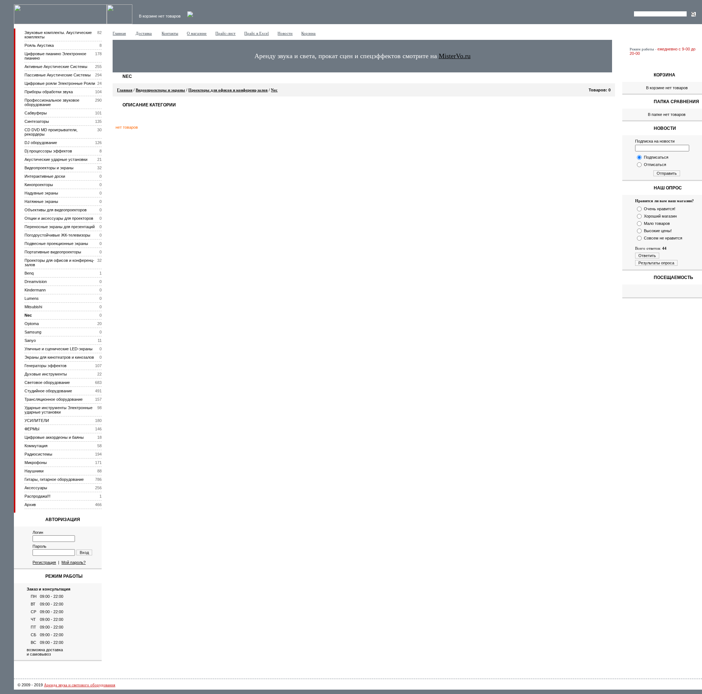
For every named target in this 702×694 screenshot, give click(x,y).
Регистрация (44, 562)
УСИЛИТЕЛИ (36, 420)
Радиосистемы (38, 454)
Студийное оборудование (48, 391)
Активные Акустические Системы (55, 66)
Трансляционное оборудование (53, 399)
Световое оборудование (47, 382)
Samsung (32, 332)
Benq (29, 273)
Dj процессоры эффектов (48, 151)
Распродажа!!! (37, 496)
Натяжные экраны (41, 201)
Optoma (31, 323)
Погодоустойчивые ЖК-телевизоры (57, 235)
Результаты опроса (656, 263)
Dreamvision (35, 281)
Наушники (34, 471)
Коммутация (36, 446)
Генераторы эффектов (45, 365)
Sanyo (30, 340)
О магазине (197, 33)
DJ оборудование (40, 142)
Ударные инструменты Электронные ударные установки (58, 410)
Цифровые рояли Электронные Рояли (59, 83)
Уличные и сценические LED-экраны (58, 349)
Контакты (170, 33)
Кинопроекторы (38, 184)
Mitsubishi (33, 307)
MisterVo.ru (455, 56)
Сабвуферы (35, 113)
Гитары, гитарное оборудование (54, 479)
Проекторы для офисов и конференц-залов (228, 90)
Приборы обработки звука (48, 92)
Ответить (647, 255)
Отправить (667, 173)
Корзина (308, 33)
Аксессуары (35, 488)
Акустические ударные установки (55, 159)
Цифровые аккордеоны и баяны (54, 437)
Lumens (31, 298)
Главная (119, 33)
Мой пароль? (73, 562)
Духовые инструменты (45, 374)
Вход (84, 552)
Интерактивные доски (44, 176)
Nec (28, 315)
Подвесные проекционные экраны (56, 243)
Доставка (144, 33)
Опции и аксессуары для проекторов (58, 218)
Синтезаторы (36, 121)
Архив (30, 504)
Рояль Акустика (39, 45)
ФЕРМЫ (31, 429)
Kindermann (35, 290)
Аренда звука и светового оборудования (79, 685)
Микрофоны (35, 462)
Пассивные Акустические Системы (57, 75)
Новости (285, 33)
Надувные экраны (41, 193)
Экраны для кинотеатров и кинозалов (59, 357)
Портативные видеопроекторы (52, 252)
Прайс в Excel (256, 33)
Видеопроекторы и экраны (48, 168)
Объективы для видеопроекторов (55, 210)
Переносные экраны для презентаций (59, 227)
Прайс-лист (225, 33)
